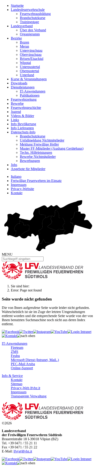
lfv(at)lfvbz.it (23, 451)
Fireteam (17, 348)
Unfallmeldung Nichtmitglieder (42, 140)
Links (15, 120)
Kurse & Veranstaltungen (29, 79)
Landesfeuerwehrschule (28, 10)
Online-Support (22, 368)
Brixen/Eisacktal (31, 59)
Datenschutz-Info (23, 132)
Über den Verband (33, 30)
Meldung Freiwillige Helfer (39, 144)
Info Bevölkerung (23, 124)
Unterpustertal (30, 67)
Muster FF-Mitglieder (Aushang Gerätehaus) (51, 148)
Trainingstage (29, 22)
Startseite (17, 5)
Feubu (15, 356)
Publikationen (29, 95)
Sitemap (16, 384)
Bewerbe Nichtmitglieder (38, 157)
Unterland (27, 75)
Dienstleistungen (23, 87)
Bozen (24, 42)
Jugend (16, 112)
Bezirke (16, 38)
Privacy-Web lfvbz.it (25, 388)
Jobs (14, 165)
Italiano (16, 176)
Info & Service (12, 376)
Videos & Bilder (22, 116)
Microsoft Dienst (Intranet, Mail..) (35, 360)
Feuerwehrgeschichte (26, 108)
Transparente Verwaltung (28, 396)
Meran (24, 46)
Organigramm (30, 34)
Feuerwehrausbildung (35, 14)
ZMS (14, 352)
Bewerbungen (30, 161)
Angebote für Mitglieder (28, 169)
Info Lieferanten (22, 128)
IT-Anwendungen (32, 91)
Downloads (19, 83)
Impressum (18, 185)
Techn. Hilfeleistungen (36, 152)
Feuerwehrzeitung (24, 99)
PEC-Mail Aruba (23, 364)
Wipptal (25, 63)
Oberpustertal (29, 71)
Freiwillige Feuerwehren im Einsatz (36, 181)
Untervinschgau (31, 50)
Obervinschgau (31, 54)
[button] (26, 336)
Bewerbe (17, 103)
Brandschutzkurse (32, 18)
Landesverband (22, 26)
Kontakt (16, 193)
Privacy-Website (22, 189)
